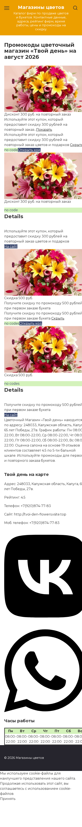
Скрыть (57, 318)
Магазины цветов (41, 7)
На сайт (10, 246)
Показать (44, 130)
